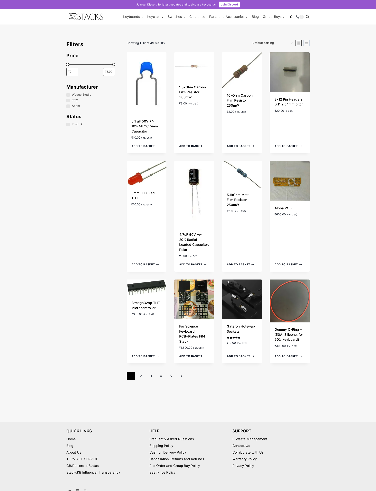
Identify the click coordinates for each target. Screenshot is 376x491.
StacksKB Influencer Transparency (93, 472)
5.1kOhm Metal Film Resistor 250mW (238, 200)
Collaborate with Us (248, 452)
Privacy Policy (243, 466)
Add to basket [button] (143, 146)
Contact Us (241, 446)
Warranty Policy (244, 459)
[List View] (306, 43)
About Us (73, 452)
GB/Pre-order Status (82, 466)
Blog (255, 17)
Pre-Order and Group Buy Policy (174, 466)
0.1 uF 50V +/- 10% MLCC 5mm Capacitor (144, 126)
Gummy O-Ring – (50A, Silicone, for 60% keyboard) (289, 334)
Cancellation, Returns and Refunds (176, 459)
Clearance (197, 17)
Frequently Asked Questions (171, 439)
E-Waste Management (249, 439)
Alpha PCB (283, 208)
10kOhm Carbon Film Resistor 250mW (240, 100)
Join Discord (229, 4)
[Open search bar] (308, 17)
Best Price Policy (162, 472)
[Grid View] (298, 43)
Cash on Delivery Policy (167, 452)
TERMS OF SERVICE (82, 459)
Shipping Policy (161, 446)
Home (71, 439)
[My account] (291, 17)
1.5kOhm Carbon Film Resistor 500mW (192, 92)
